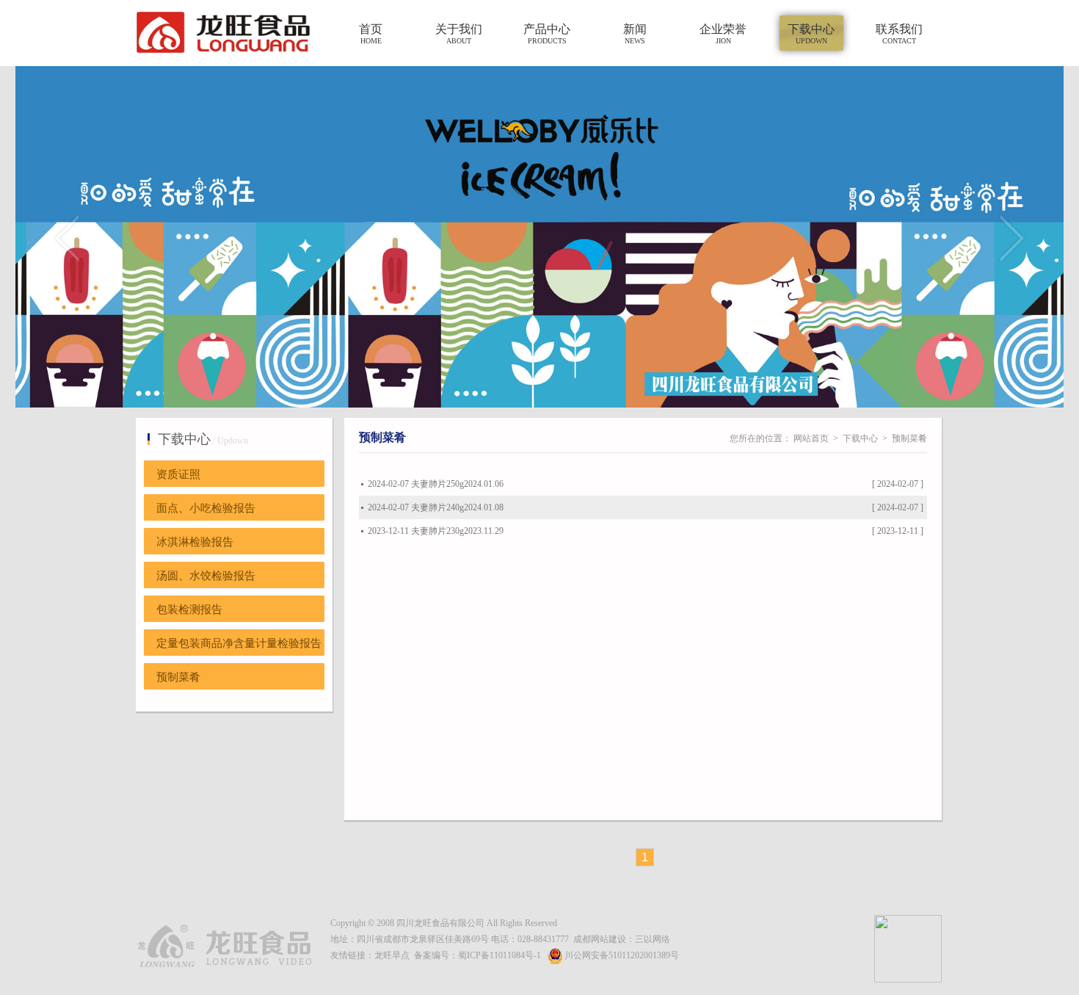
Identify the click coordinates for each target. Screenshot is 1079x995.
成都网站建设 (599, 939)
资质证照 (178, 474)
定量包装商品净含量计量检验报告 (238, 643)
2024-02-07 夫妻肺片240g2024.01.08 (436, 507)
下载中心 (860, 438)
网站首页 (811, 438)
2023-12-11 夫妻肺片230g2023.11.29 (436, 531)
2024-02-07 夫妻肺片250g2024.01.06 (436, 484)
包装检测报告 (189, 609)
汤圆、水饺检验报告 (205, 576)
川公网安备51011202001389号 (621, 955)
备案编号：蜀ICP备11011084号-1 (477, 955)
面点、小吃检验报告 (205, 508)
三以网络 (652, 939)
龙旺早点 (392, 955)
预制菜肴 (178, 677)
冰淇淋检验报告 (194, 542)
